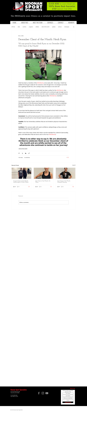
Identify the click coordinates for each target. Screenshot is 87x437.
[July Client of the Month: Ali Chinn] (43, 173)
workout (60, 26)
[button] (24, 22)
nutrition (24, 26)
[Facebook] (39, 393)
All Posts (13, 26)
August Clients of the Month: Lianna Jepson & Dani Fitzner (20, 181)
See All (73, 165)
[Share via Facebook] (19, 153)
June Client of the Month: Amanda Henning (63, 181)
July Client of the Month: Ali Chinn (42, 181)
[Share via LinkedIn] (25, 153)
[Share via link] (29, 153)
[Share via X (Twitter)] (22, 153)
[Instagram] (43, 393)
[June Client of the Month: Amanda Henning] (65, 173)
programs (31, 26)
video (19, 26)
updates (53, 26)
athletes (37, 26)
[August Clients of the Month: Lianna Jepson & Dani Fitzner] (21, 173)
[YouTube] (47, 393)
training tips (66, 26)
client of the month (45, 26)
